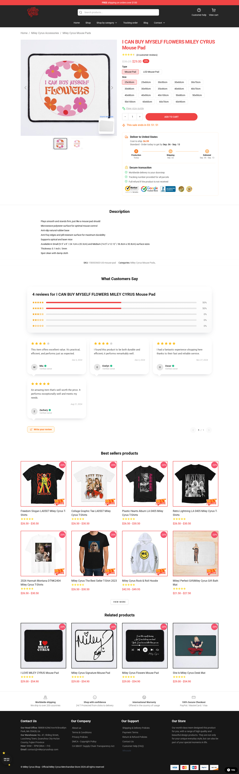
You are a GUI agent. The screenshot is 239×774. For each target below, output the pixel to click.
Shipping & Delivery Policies (136, 728)
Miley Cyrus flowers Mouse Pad (140, 672)
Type (124, 66)
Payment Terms (130, 732)
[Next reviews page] (209, 430)
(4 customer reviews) (147, 55)
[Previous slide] (25, 87)
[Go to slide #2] (77, 143)
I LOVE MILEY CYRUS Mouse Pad (40, 672)
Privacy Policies (80, 737)
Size (124, 77)
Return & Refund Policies (134, 737)
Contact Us (128, 741)
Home (24, 33)
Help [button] (233, 770)
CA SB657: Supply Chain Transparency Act (93, 746)
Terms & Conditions (82, 732)
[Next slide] (111, 87)
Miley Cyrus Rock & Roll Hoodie (140, 580)
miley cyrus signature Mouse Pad (90, 672)
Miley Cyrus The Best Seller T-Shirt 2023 (94, 580)
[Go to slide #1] (60, 143)
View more (119, 602)
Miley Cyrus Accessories (45, 33)
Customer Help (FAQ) (133, 746)
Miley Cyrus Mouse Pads (77, 33)
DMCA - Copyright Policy (84, 741)
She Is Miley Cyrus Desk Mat (189, 672)
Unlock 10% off (6, 759)
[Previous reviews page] (193, 430)
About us (76, 728)
